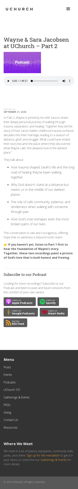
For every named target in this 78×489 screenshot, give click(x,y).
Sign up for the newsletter (43, 455)
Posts (7, 367)
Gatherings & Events (17, 397)
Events (8, 375)
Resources (10, 427)
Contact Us (11, 420)
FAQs (7, 405)
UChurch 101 (12, 390)
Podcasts (10, 382)
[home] (19, 9)
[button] (68, 9)
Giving (7, 412)
